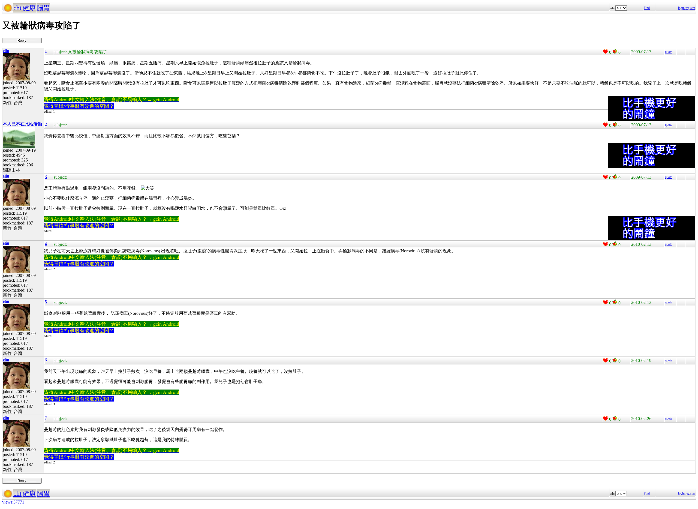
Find (647, 8)
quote (668, 52)
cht (17, 7)
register (690, 8)
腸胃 (43, 7)
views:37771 (13, 502)
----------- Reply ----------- (22, 40)
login (681, 8)
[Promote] (605, 51)
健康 (29, 7)
